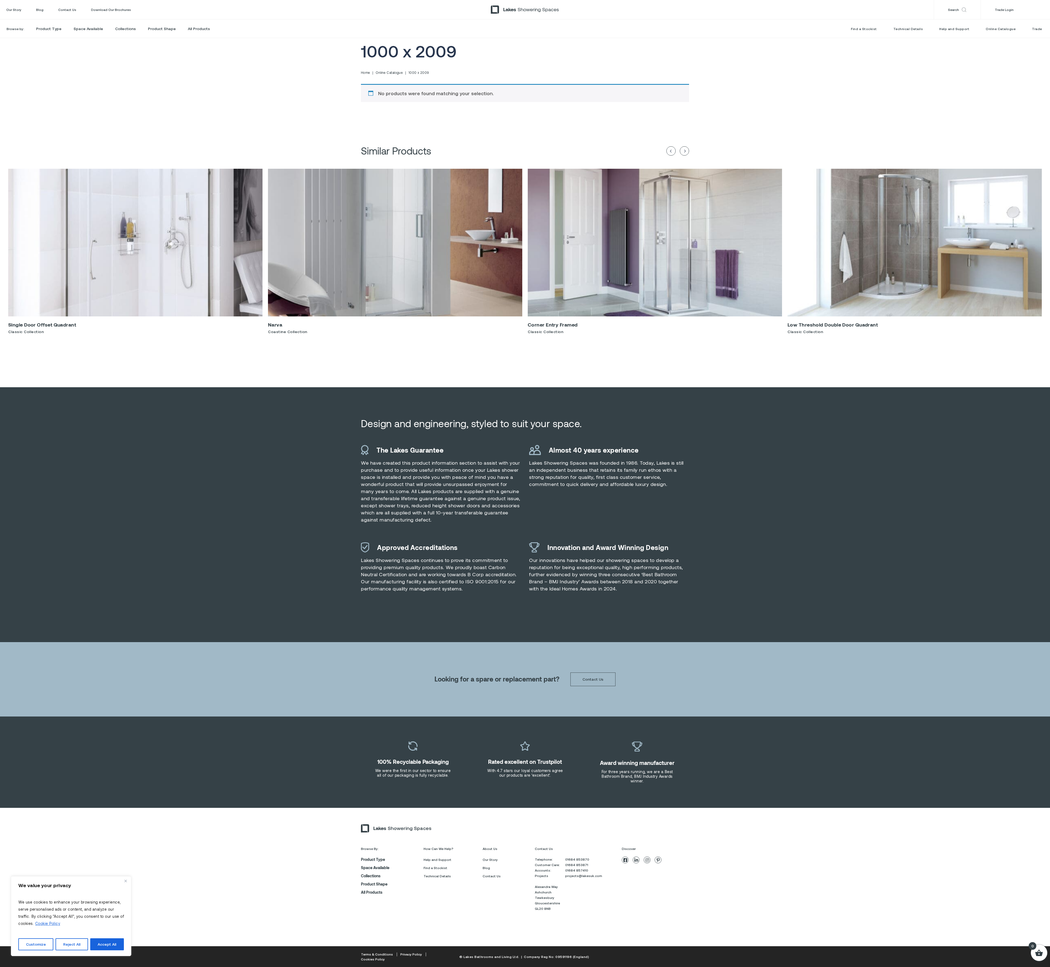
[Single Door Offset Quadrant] (135, 242)
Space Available (88, 28)
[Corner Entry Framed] (655, 242)
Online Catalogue (1001, 29)
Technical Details (908, 29)
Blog (39, 9)
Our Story (13, 9)
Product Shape (162, 28)
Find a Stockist (864, 29)
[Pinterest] (658, 860)
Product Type (49, 28)
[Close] (125, 881)
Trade (1037, 29)
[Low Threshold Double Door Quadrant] (915, 242)
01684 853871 (576, 865)
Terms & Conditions (377, 954)
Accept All (107, 944)
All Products (199, 28)
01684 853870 (577, 859)
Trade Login (1004, 9)
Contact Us (67, 9)
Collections (125, 28)
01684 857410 (576, 870)
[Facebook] (625, 860)
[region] (71, 916)
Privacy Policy (411, 954)
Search (953, 9)
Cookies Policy (373, 959)
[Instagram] (647, 860)
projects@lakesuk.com (583, 876)
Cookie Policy (47, 923)
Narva (275, 325)
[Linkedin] (636, 860)
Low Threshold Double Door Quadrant (833, 325)
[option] (135, 253)
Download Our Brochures (111, 9)
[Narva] (395, 242)
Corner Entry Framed (553, 325)
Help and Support (954, 29)
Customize (36, 944)
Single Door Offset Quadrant (42, 325)
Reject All (71, 944)
